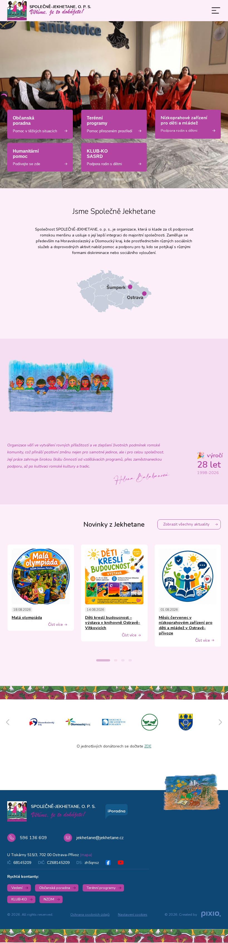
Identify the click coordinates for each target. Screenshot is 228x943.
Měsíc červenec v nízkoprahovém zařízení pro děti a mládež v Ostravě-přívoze (185, 625)
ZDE (148, 746)
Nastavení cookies (132, 914)
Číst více (55, 625)
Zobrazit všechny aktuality (186, 524)
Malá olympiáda (27, 617)
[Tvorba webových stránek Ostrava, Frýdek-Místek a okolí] (211, 915)
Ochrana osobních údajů (90, 914)
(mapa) (86, 855)
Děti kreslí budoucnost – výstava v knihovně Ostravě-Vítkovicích (112, 623)
